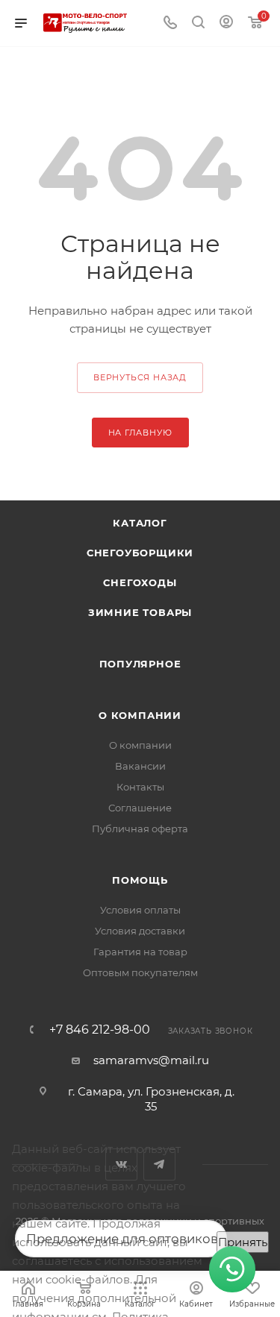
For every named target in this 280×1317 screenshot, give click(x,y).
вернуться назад (140, 377)
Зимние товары (140, 612)
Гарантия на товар (140, 952)
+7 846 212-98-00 (99, 1030)
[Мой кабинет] (226, 23)
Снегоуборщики (140, 553)
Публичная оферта (140, 828)
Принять (242, 1242)
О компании (140, 715)
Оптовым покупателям (140, 972)
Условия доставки (140, 931)
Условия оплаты (140, 910)
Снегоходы (139, 582)
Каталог (140, 523)
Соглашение (140, 808)
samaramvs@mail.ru (151, 1060)
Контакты (140, 787)
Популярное (140, 664)
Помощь (140, 880)
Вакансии (140, 766)
